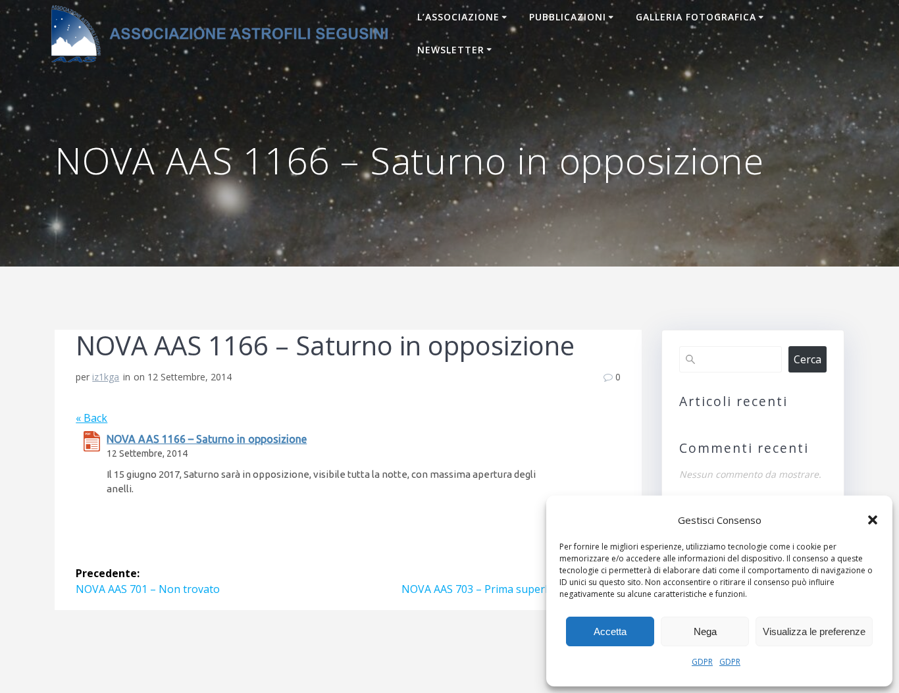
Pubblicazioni (567, 17)
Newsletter (450, 49)
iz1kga (105, 377)
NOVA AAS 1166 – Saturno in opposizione (207, 439)
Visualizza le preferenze (814, 631)
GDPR (702, 661)
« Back (91, 418)
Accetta (610, 631)
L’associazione (458, 17)
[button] (872, 519)
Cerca (807, 359)
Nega (705, 631)
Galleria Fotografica (696, 17)
